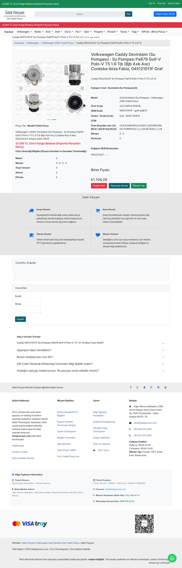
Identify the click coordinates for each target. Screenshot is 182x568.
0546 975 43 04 (127, 501)
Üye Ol (152, 3)
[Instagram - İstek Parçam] (152, 387)
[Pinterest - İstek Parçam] (159, 387)
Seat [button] (48, 31)
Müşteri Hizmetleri (66, 437)
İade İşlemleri (64, 444)
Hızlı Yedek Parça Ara (68, 456)
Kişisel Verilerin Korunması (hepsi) (66, 423)
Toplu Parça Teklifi (66, 450)
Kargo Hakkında (101, 437)
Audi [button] (57, 31)
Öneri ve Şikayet (101, 444)
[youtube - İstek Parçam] (166, 387)
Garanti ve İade (19, 452)
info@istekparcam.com (115, 489)
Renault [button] (111, 31)
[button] (51, 88)
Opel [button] (87, 31)
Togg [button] (134, 31)
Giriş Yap (161, 3)
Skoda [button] (37, 31)
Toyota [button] (123, 31)
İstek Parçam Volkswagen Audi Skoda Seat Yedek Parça (50, 543)
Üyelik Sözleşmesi (66, 431)
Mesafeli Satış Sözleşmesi (100, 429)
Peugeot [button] (98, 31)
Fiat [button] (78, 31)
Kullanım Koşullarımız (104, 421)
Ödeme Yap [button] (139, 185)
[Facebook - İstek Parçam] (132, 387)
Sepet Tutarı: (165, 14)
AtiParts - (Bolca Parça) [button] (153, 31)
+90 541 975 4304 (142, 435)
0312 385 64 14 (132, 495)
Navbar (9, 32)
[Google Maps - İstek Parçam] (145, 387)
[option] (51, 88)
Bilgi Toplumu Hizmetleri (100, 414)
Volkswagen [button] (23, 31)
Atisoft (52, 549)
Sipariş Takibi (174, 3)
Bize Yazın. (103, 450)
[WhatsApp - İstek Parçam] (138, 387)
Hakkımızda (18, 445)
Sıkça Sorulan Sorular (23, 458)
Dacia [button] (68, 31)
